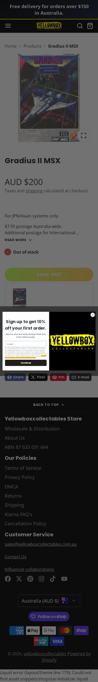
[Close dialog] (92, 315)
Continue (25, 362)
